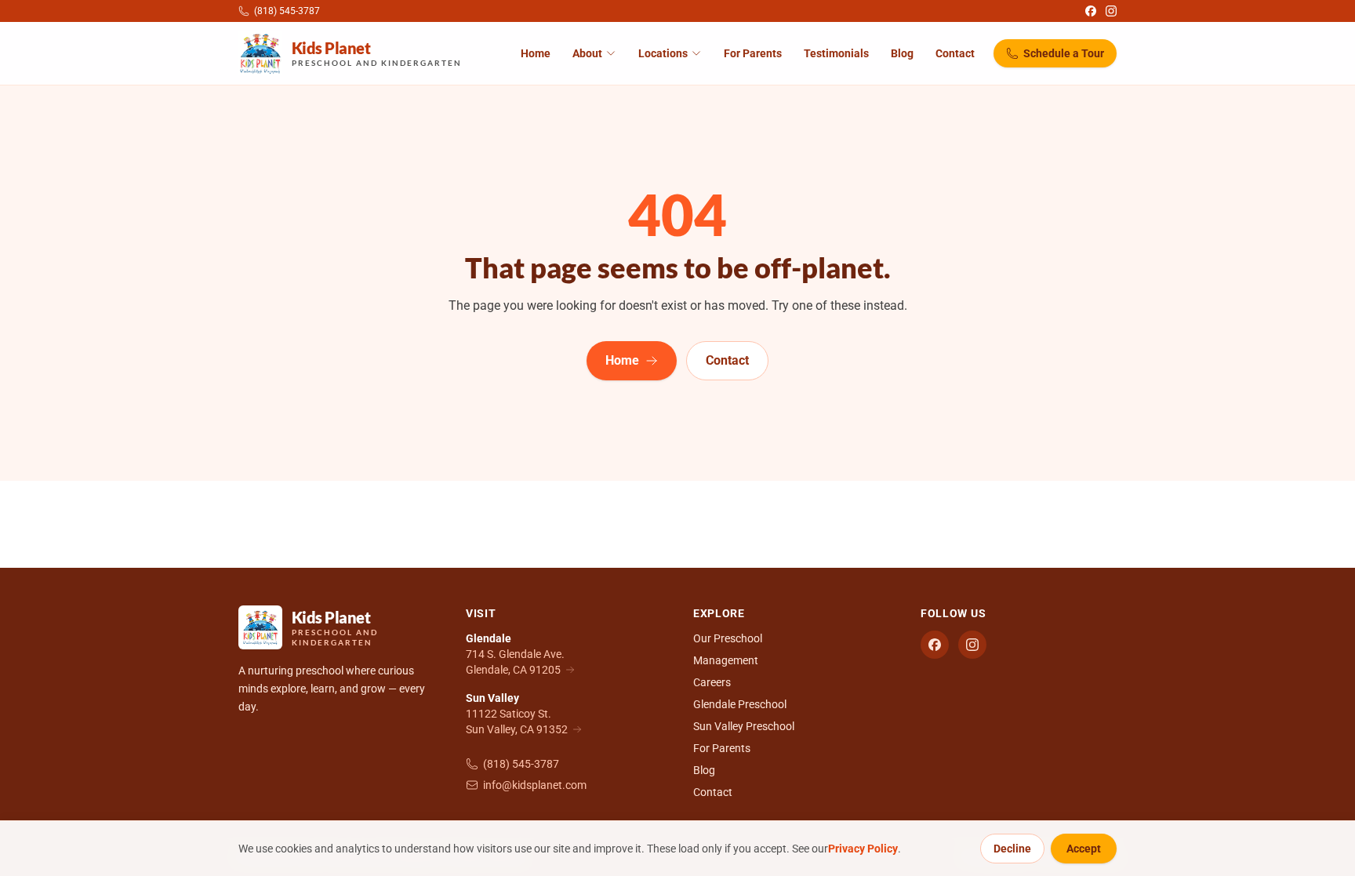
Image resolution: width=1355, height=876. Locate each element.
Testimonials (836, 53)
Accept (1083, 848)
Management (725, 660)
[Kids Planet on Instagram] (1111, 10)
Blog (902, 53)
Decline (1012, 848)
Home (535, 53)
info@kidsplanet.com (535, 785)
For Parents (753, 53)
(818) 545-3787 (521, 764)
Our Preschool (727, 638)
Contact (955, 53)
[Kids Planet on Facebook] (1090, 10)
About (587, 53)
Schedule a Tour (1063, 53)
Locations (663, 53)
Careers (712, 682)
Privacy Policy (863, 848)
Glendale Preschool (739, 704)
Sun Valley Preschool (743, 726)
